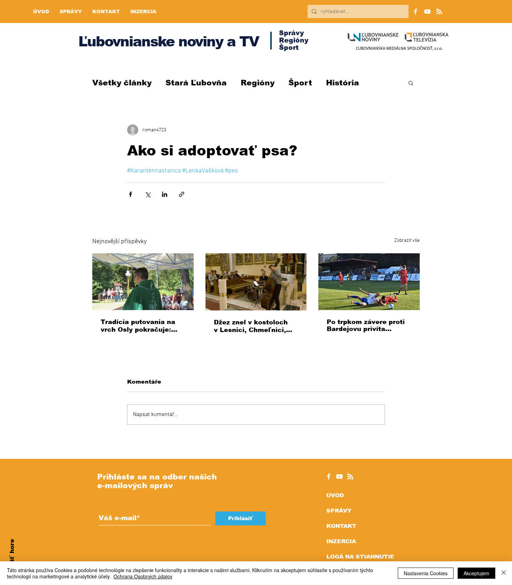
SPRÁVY (338, 511)
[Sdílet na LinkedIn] (164, 194)
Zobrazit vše (407, 241)
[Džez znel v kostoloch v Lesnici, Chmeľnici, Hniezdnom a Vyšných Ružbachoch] (256, 281)
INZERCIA (341, 541)
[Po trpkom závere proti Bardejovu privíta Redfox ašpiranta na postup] (369, 281)
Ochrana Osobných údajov (143, 576)
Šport (300, 82)
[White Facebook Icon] (329, 476)
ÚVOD (335, 495)
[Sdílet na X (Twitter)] (147, 194)
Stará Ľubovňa (196, 82)
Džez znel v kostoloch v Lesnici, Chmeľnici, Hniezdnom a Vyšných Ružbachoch (251, 326)
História (342, 82)
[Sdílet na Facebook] (130, 194)
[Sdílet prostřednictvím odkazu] (181, 194)
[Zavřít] (503, 573)
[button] (411, 82)
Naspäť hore (12, 559)
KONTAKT (341, 526)
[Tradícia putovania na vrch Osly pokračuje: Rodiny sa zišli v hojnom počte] (143, 281)
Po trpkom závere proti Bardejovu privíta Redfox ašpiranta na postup (366, 325)
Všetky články (122, 82)
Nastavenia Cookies (426, 573)
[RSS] (439, 11)
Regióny (257, 82)
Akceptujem (476, 573)
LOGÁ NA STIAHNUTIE (360, 557)
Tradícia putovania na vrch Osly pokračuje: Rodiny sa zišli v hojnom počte (142, 325)
